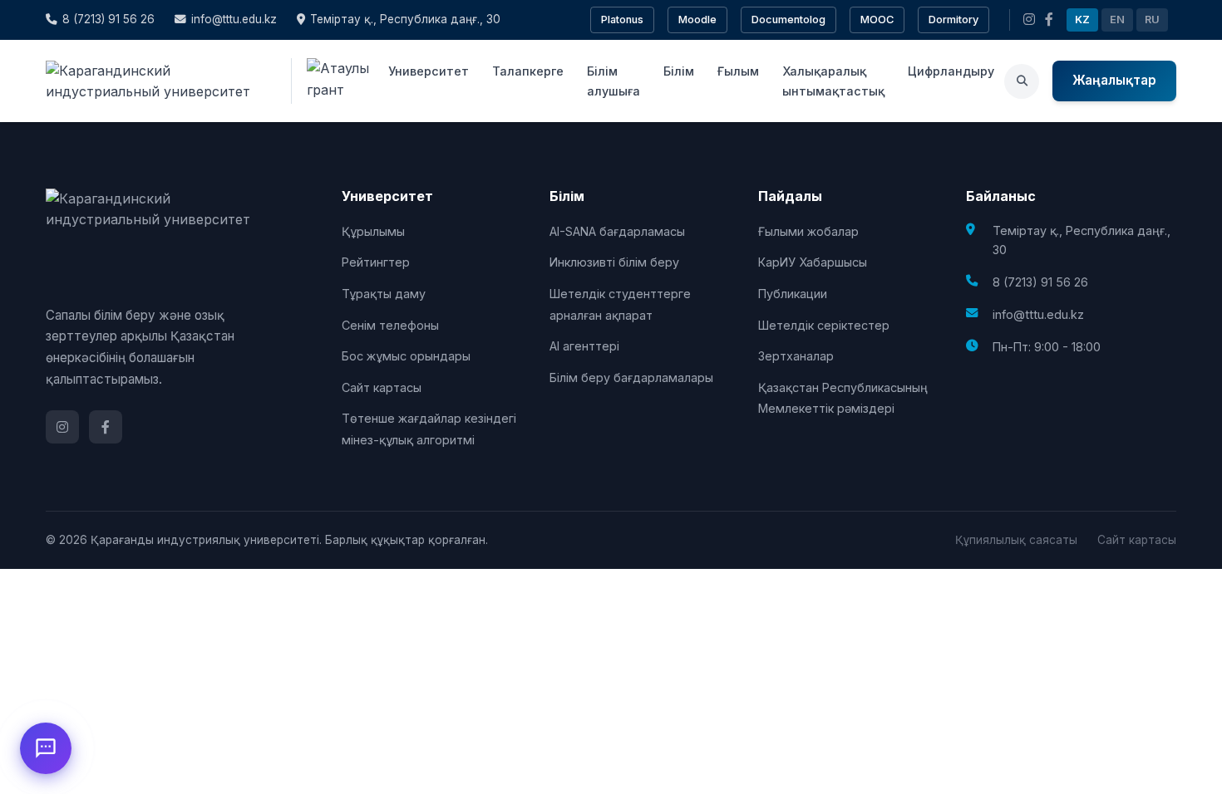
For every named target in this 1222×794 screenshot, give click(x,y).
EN (1117, 19)
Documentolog (788, 19)
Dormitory (953, 19)
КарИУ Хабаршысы (812, 262)
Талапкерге (528, 71)
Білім (678, 71)
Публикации (792, 294)
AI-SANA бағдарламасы (617, 231)
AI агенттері (584, 346)
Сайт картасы (381, 387)
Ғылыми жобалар (808, 231)
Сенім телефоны (390, 325)
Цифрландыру (951, 71)
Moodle (697, 19)
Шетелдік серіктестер (823, 325)
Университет (428, 71)
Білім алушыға (613, 80)
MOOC (877, 19)
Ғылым (738, 71)
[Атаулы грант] (334, 81)
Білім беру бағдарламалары (631, 377)
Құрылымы (373, 231)
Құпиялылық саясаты (1016, 539)
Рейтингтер (376, 262)
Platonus (622, 19)
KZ (1082, 19)
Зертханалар (796, 356)
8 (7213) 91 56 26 (108, 19)
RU (1152, 19)
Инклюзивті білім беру (614, 262)
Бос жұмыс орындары (406, 356)
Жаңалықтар (1114, 80)
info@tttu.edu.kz (234, 19)
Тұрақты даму (384, 294)
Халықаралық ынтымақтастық (833, 80)
